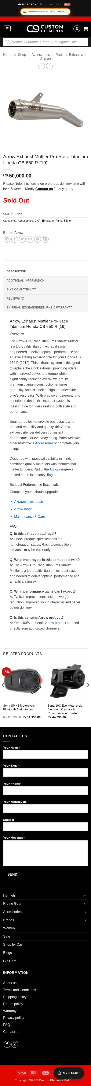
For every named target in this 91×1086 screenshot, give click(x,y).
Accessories (41, 54)
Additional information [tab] (25, 280)
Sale (6, 936)
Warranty (10, 1011)
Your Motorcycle (15, 801)
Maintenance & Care (29, 516)
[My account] (76, 28)
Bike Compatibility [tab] (21, 289)
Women (9, 928)
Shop (22, 54)
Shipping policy (14, 997)
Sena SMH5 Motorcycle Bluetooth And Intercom (19, 707)
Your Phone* (12, 783)
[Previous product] (49, 66)
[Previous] (3, 694)
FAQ (6, 1025)
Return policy (13, 1004)
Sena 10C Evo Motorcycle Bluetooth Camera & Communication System (65, 709)
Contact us (44, 189)
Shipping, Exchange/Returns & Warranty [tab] (39, 307)
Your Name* (11, 747)
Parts (59, 54)
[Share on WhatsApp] (7, 239)
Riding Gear (12, 903)
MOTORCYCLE (32, 4)
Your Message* (14, 837)
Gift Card (10, 961)
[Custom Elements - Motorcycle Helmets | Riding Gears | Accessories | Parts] (45, 29)
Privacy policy (13, 1018)
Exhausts (76, 54)
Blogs (7, 953)
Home (7, 54)
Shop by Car (12, 944)
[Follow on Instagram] (14, 1044)
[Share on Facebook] (14, 239)
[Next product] (41, 66)
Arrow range (23, 509)
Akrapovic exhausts (29, 501)
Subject (8, 819)
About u (9, 983)
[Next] (87, 694)
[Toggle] (85, 895)
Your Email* (11, 765)
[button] (7, 28)
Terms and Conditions (19, 990)
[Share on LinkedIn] (45, 239)
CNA (37, 220)
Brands (8, 920)
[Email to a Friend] (29, 239)
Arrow (18, 233)
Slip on (45, 59)
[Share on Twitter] (22, 239)
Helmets (9, 895)
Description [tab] (16, 271)
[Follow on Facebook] (7, 1044)
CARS (61, 4)
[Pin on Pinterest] (37, 239)
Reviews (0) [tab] (15, 298)
